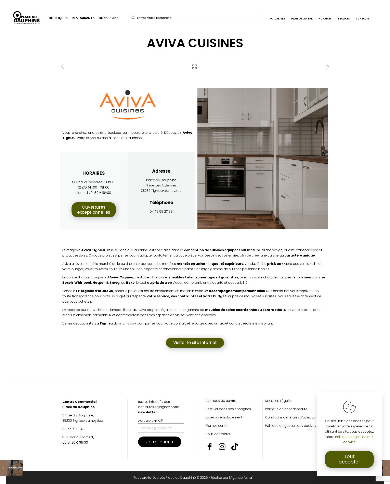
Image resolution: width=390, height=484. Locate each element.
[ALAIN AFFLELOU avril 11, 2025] (11, 468)
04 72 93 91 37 (73, 429)
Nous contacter (218, 434)
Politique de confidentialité (286, 409)
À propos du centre (221, 401)
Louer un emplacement (224, 418)
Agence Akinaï (241, 477)
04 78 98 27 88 (161, 211)
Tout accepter (349, 459)
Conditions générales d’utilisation (291, 418)
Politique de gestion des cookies (290, 426)
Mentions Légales (278, 401)
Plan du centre (217, 426)
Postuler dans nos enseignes (228, 409)
